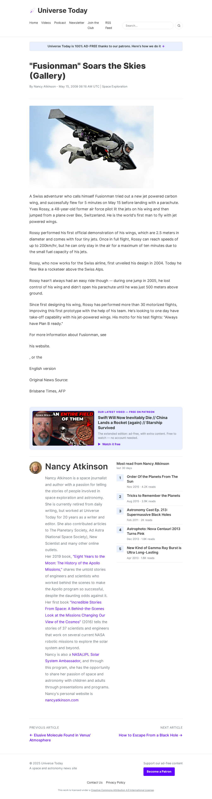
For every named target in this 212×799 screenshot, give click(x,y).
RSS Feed (108, 25)
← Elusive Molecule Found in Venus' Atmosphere (60, 737)
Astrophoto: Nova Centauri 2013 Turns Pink (153, 531)
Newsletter (76, 22)
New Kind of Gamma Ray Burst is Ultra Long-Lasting (154, 550)
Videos (46, 22)
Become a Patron (159, 771)
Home (33, 22)
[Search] (179, 25)
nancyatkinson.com (61, 700)
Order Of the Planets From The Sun (152, 479)
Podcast (60, 22)
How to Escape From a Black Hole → (151, 735)
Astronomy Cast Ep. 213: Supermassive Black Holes (149, 512)
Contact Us (95, 782)
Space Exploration (114, 86)
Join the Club (93, 25)
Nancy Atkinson (45, 86)
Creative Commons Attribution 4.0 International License (122, 790)
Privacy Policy (115, 782)
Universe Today (63, 10)
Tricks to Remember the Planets (153, 496)
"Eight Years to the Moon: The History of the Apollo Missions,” (75, 563)
